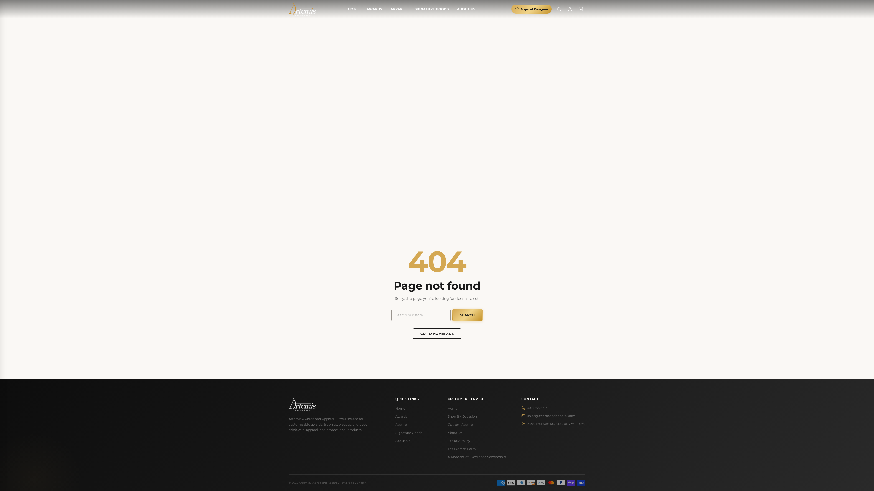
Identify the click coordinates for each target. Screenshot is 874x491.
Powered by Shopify (353, 482)
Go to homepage (437, 334)
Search (467, 315)
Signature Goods (432, 9)
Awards (374, 9)
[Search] (559, 9)
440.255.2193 (537, 408)
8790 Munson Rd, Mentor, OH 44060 (556, 424)
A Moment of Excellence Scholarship (477, 457)
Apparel (399, 9)
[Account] (569, 9)
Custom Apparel (461, 425)
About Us (466, 9)
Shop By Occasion (462, 416)
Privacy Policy (459, 441)
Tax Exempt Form (462, 449)
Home (353, 9)
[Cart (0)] (580, 9)
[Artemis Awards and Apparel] (302, 9)
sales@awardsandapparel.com (551, 416)
